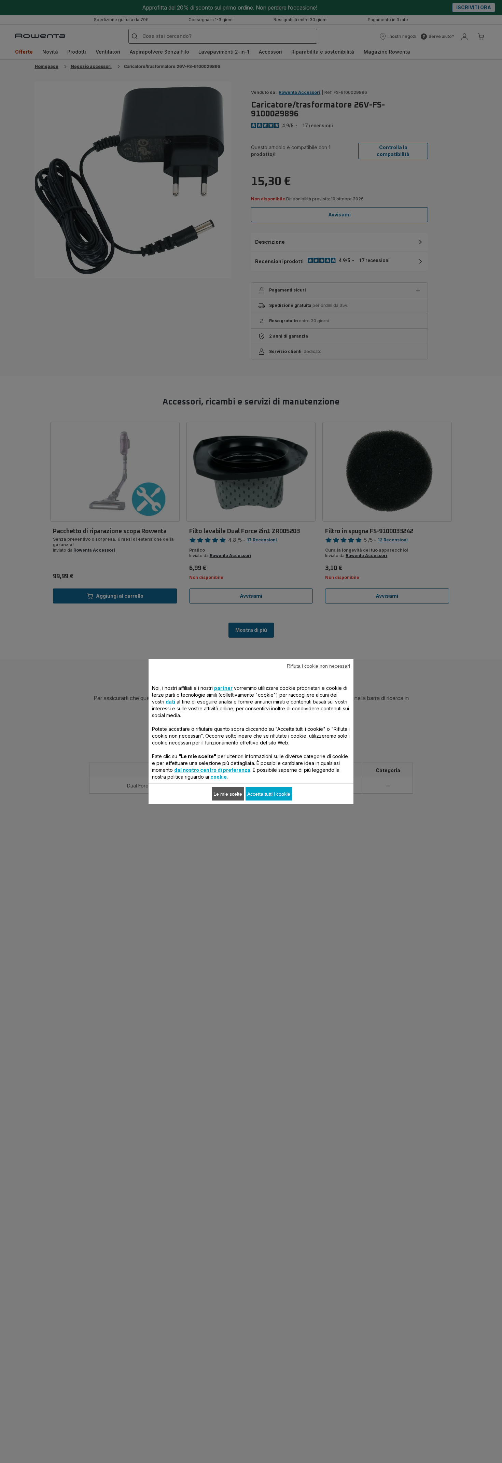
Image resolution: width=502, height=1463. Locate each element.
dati (170, 702)
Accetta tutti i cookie (268, 794)
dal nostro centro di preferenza (212, 770)
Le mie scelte (227, 794)
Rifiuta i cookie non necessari (318, 666)
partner (223, 688)
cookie (218, 777)
